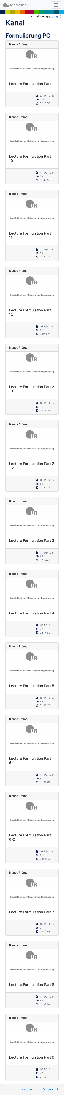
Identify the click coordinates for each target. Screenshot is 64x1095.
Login (56, 16)
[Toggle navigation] (56, 5)
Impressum (27, 1089)
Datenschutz (51, 1089)
